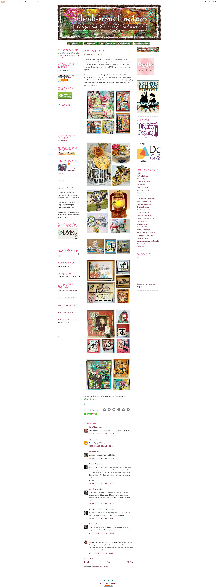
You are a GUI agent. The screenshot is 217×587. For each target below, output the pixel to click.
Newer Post (87, 562)
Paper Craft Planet (143, 187)
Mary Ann (92, 439)
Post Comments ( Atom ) (100, 567)
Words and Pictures (95, 464)
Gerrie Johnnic (94, 427)
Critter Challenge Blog (144, 216)
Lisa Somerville (62, 141)
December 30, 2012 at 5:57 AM (101, 446)
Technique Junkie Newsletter (146, 196)
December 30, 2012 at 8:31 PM (101, 553)
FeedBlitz (68, 78)
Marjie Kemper (94, 489)
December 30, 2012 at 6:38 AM (101, 484)
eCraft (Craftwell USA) (144, 201)
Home (109, 562)
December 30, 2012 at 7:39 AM (101, 503)
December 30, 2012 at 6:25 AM (101, 458)
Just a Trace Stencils (143, 190)
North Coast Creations (144, 182)
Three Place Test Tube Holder (67, 291)
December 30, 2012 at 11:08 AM (102, 518)
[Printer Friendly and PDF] (90, 415)
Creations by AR (142, 179)
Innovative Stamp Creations (146, 233)
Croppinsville (141, 244)
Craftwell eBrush (142, 176)
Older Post (130, 562)
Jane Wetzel (93, 452)
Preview (71, 75)
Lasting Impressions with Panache (148, 241)
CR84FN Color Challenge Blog (146, 199)
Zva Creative (141, 193)
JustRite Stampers (142, 224)
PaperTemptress (142, 221)
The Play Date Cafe (143, 213)
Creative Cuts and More (144, 210)
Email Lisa (61, 180)
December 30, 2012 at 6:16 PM (101, 533)
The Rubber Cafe (142, 227)
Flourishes (140, 247)
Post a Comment (89, 559)
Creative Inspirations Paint (145, 218)
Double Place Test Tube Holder (67, 312)
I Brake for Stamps (143, 238)
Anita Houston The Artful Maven (100, 509)
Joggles (139, 173)
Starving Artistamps (143, 230)
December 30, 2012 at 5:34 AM (101, 434)
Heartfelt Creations (143, 207)
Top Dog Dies (141, 184)
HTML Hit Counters (108, 583)
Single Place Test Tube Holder (67, 305)
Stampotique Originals (144, 204)
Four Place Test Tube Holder (67, 298)
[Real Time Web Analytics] (108, 586)
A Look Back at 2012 (93, 54)
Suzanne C (92, 539)
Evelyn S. (92, 524)
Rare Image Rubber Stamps (145, 235)
